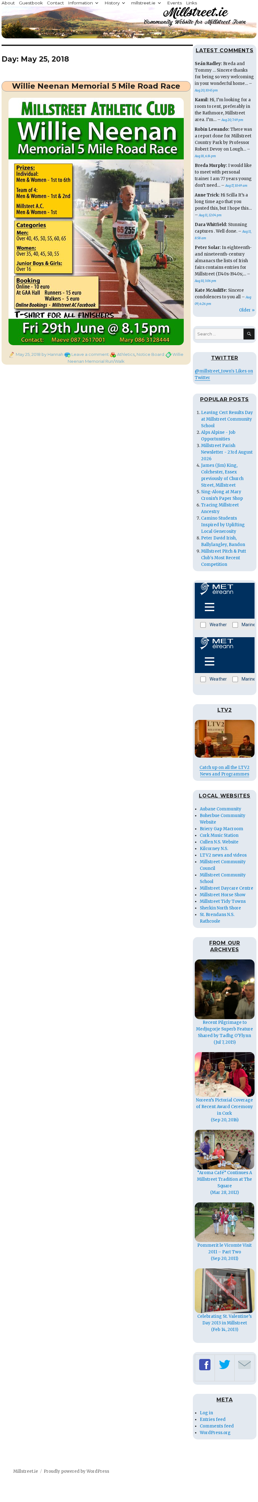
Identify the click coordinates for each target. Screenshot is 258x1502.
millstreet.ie (143, 2)
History (112, 2)
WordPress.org (215, 1432)
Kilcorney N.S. (214, 848)
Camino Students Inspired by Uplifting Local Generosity (223, 525)
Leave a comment (90, 354)
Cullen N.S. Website (219, 842)
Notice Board (150, 354)
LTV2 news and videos (223, 855)
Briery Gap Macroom (221, 828)
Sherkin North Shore (220, 908)
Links (191, 2)
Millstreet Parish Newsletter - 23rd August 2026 (227, 452)
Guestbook (31, 2)
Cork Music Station (219, 835)
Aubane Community (220, 809)
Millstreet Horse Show (222, 894)
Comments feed (217, 1426)
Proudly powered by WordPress (76, 1471)
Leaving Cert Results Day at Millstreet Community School (227, 419)
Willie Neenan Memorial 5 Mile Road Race (96, 86)
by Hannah (52, 354)
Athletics (126, 354)
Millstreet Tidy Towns (223, 901)
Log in (206, 1413)
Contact (55, 2)
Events (174, 2)
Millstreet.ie (25, 1471)
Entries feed (213, 1419)
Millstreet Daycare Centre (226, 888)
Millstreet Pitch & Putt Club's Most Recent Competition (223, 558)
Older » (247, 310)
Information (80, 2)
